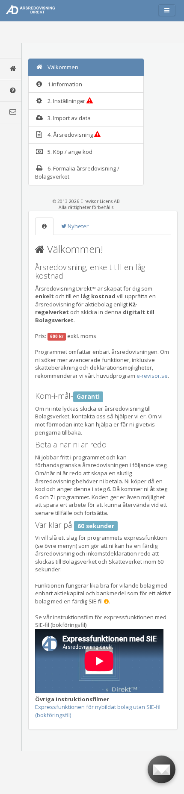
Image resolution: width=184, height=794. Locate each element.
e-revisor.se (152, 375)
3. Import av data (69, 118)
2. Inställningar (66, 101)
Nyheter (77, 226)
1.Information (64, 84)
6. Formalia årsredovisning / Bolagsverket (77, 172)
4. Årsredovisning (70, 134)
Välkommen (62, 67)
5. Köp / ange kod (69, 152)
